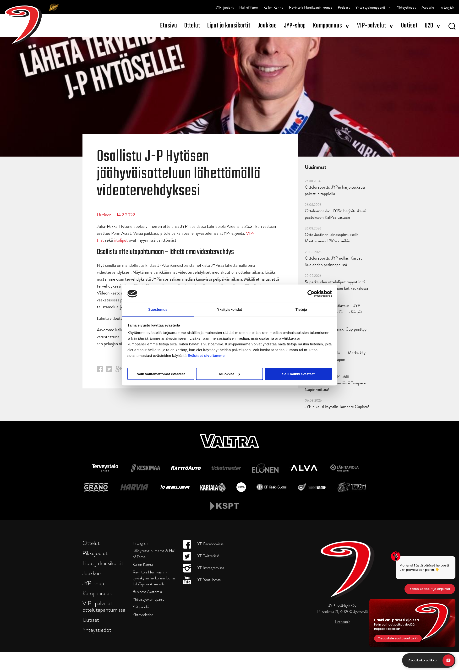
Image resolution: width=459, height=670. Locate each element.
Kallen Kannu (273, 7)
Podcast (344, 7)
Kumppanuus (327, 26)
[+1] (118, 370)
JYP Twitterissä (207, 556)
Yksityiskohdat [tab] (229, 309)
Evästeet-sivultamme (206, 356)
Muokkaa (226, 374)
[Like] (100, 370)
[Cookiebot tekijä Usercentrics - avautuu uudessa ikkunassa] (311, 293)
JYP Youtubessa (208, 580)
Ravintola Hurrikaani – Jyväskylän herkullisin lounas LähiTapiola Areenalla (154, 578)
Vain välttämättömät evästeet (161, 374)
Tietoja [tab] (301, 309)
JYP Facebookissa (209, 544)
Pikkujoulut (95, 553)
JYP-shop (295, 26)
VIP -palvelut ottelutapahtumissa (103, 606)
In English (447, 7)
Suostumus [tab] (158, 309)
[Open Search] (451, 27)
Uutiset (409, 26)
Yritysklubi (141, 607)
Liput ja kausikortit (228, 26)
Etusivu (168, 26)
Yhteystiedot (406, 7)
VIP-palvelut (371, 26)
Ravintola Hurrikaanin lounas (310, 7)
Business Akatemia (147, 592)
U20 (429, 26)
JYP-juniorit (225, 7)
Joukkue (267, 26)
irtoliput (121, 240)
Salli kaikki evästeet (298, 374)
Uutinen (104, 214)
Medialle (427, 7)
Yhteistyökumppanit (370, 7)
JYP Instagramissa (209, 568)
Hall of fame (248, 7)
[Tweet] (109, 370)
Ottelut (192, 26)
